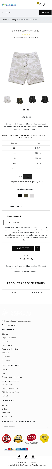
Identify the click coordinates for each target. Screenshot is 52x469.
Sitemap (5, 334)
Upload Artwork (14, 216)
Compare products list (10, 381)
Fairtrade (5, 396)
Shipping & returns (9, 338)
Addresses (6, 413)
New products (7, 385)
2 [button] (28, 109)
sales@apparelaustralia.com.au (18, 321)
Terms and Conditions (10, 349)
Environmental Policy (10, 388)
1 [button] (24, 109)
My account (6, 405)
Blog (3, 373)
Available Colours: (25, 189)
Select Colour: (16, 206)
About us (5, 353)
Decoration (6, 356)
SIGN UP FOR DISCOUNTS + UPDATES (18, 421)
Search (45, 12)
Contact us (6, 360)
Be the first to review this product (26, 38)
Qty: (20, 176)
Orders (4, 409)
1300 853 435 (11, 325)
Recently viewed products (12, 377)
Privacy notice (7, 345)
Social (26, 255)
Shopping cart (7, 416)
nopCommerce (30, 462)
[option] (7, 99)
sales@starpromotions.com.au (16, 235)
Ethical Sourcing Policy (10, 392)
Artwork (5, 341)
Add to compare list (37, 248)
